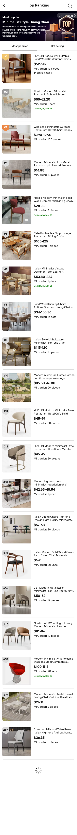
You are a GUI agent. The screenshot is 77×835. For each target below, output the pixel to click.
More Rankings (65, 15)
